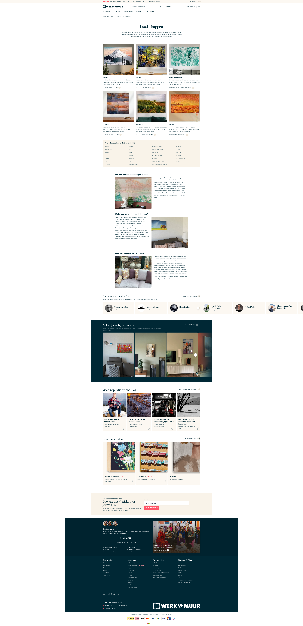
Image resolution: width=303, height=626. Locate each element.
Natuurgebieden (157, 146)
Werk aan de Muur (185, 560)
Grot (130, 149)
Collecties (117, 11)
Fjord (106, 161)
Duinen (107, 158)
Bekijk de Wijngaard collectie (144, 135)
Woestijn (172, 125)
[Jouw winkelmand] (198, 6)
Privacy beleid (169, 614)
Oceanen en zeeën (175, 77)
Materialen (139, 11)
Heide (130, 152)
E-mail (134, 542)
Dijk (106, 155)
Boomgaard (108, 149)
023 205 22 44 (127, 538)
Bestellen (132, 547)
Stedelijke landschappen (159, 164)
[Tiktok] (119, 594)
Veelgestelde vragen (111, 547)
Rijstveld (154, 158)
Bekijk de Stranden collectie (111, 135)
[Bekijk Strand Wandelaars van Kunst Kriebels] (192, 351)
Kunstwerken (106, 11)
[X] (116, 594)
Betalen (107, 549)
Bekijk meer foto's (190, 325)
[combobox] (145, 7)
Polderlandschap (157, 155)
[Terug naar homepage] (113, 6)
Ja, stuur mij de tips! (152, 507)
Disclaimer (145, 614)
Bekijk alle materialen (191, 438)
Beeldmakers (128, 11)
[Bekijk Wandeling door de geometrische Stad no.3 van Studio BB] (153, 349)
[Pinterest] (112, 594)
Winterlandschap (181, 158)
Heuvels (131, 155)
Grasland (131, 146)
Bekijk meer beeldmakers (190, 296)
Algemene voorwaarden (136, 614)
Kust (130, 161)
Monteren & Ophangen (111, 552)
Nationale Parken (133, 164)
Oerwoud (155, 152)
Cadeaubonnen (133, 552)
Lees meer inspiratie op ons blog (188, 389)
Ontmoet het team (160, 550)
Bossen (138, 77)
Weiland (178, 152)
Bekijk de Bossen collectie (143, 88)
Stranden (106, 125)
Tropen (178, 149)
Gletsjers (107, 164)
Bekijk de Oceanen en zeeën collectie (180, 88)
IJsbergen (131, 158)
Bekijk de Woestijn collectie (177, 135)
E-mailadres (147, 500)
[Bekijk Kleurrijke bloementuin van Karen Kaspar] (129, 347)
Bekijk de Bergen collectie (110, 88)
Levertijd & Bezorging (135, 549)
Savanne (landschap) (158, 161)
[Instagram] (109, 594)
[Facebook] (114, 594)
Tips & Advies (150, 11)
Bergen (105, 77)
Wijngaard (139, 125)
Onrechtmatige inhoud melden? (157, 614)
